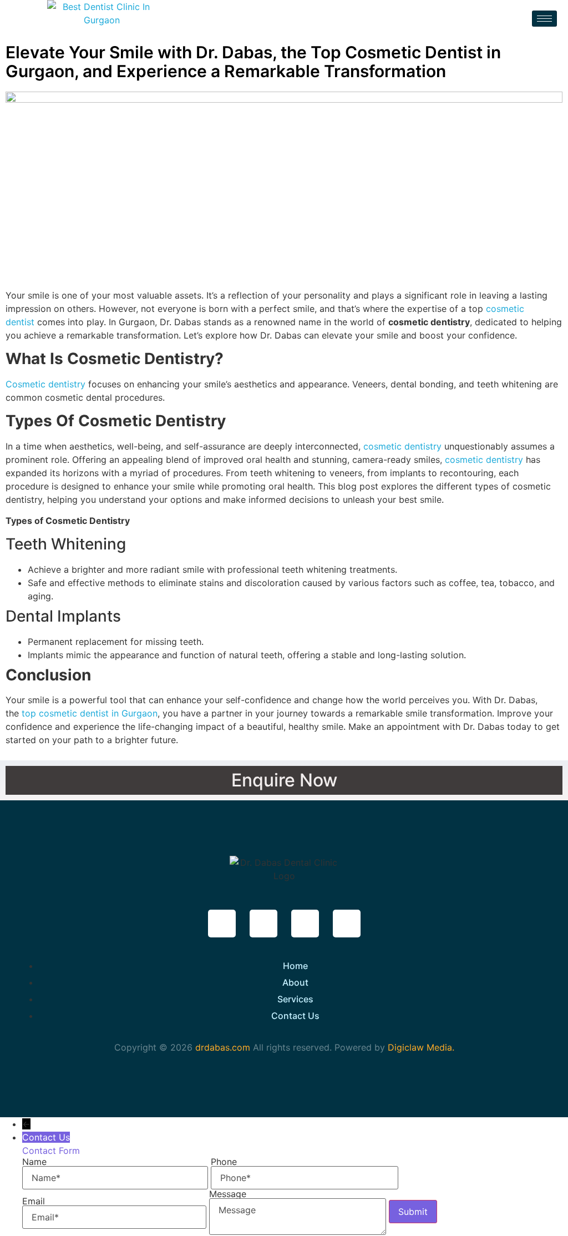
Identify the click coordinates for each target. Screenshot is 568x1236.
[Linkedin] (347, 923)
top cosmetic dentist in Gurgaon (90, 713)
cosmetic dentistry (402, 446)
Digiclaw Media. (421, 1047)
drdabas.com (221, 1047)
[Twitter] (263, 923)
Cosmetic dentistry (45, 384)
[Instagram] (305, 923)
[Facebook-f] (222, 923)
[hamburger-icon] (544, 19)
